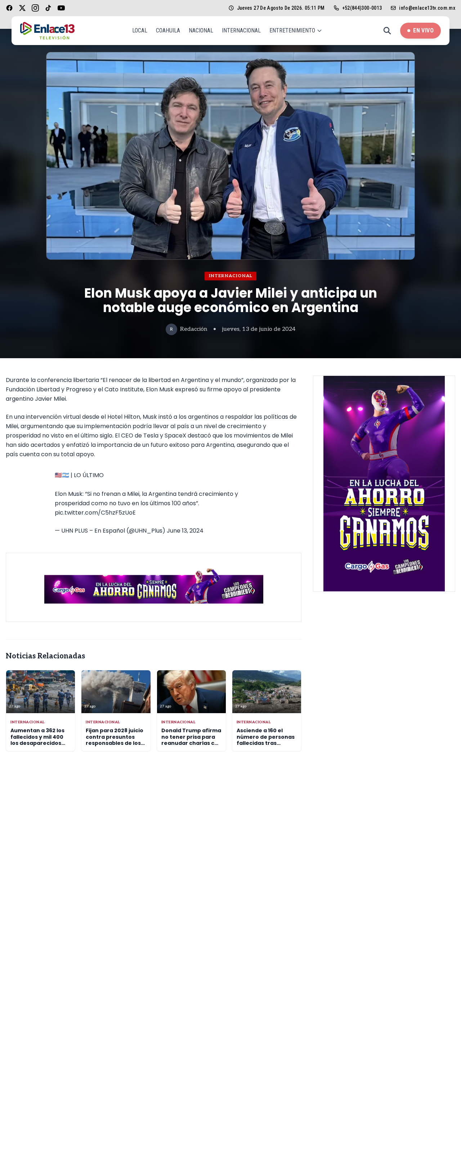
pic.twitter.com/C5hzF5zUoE (95, 512)
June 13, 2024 (185, 530)
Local (139, 30)
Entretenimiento (292, 30)
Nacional (201, 30)
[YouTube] (61, 8)
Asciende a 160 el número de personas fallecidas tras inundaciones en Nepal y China (266, 743)
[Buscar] (387, 30)
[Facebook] (9, 8)
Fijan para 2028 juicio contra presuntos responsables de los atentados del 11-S (114, 740)
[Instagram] (35, 8)
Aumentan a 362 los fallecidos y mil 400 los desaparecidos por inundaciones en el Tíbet (38, 743)
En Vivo (423, 30)
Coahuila (168, 30)
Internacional (241, 30)
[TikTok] (48, 8)
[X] (22, 8)
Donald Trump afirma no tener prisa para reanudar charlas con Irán (191, 740)
